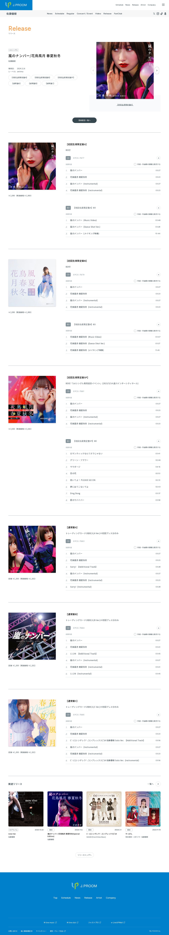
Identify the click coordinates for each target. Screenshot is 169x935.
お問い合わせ (12, 931)
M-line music (49, 922)
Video (98, 13)
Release (135, 5)
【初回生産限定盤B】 (42, 77)
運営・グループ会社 (56, 931)
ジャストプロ (93, 922)
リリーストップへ (84, 855)
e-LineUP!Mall (117, 922)
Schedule (119, 5)
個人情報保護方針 (27, 931)
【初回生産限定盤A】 (125, 104)
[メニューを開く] (163, 4)
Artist (143, 5)
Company (152, 5)
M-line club (71, 922)
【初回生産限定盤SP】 (66, 77)
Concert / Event (85, 13)
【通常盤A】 (16, 83)
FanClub (118, 13)
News (127, 5)
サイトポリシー (41, 931)
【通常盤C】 (50, 83)
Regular (70, 13)
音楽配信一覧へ (84, 120)
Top (55, 897)
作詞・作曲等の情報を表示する (148, 164)
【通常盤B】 (33, 83)
